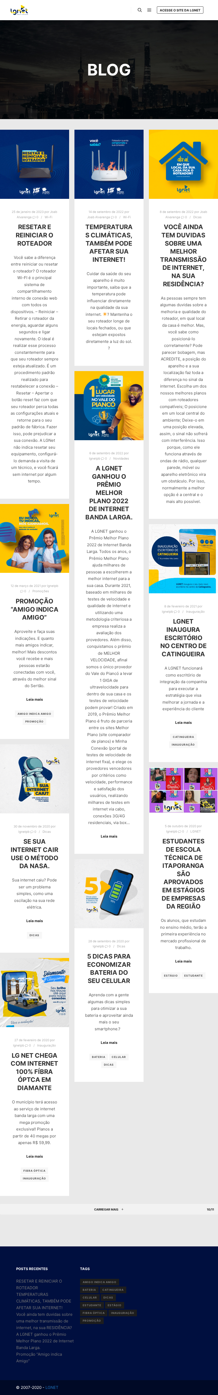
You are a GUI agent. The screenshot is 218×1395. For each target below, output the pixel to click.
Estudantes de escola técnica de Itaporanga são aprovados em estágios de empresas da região (183, 873)
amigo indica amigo (34, 713)
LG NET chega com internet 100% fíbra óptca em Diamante (34, 1072)
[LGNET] (19, 10)
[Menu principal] (149, 10)
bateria (98, 1056)
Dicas (197, 217)
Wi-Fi (48, 217)
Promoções (40, 591)
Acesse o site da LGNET (180, 10)
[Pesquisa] (140, 10)
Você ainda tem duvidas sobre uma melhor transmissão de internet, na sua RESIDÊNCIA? (183, 255)
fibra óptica (34, 1170)
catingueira (183, 736)
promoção (34, 721)
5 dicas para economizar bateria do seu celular (109, 968)
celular (119, 1056)
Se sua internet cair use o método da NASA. (34, 854)
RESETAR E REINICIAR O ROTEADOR (34, 235)
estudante (193, 975)
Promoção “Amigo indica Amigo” (34, 609)
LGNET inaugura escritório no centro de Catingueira (183, 637)
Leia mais (109, 836)
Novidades (121, 458)
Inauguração (195, 612)
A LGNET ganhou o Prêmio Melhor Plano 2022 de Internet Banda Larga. (109, 492)
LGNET (195, 831)
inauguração (183, 744)
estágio (171, 975)
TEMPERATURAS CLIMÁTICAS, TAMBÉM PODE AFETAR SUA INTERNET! (109, 243)
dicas (34, 935)
